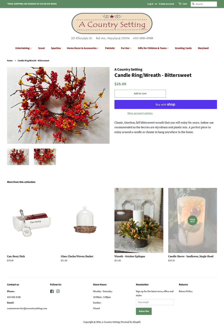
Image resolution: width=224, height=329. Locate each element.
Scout (41, 48)
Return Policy (186, 291)
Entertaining (22, 48)
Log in (150, 4)
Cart (185, 4)
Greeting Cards (183, 48)
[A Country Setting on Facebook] (52, 291)
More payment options (140, 113)
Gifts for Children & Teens (152, 48)
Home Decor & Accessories (82, 48)
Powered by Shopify (131, 321)
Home (10, 60)
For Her (125, 48)
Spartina (56, 48)
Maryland (203, 48)
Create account (166, 4)
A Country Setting (111, 321)
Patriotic (110, 48)
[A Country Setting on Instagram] (58, 291)
